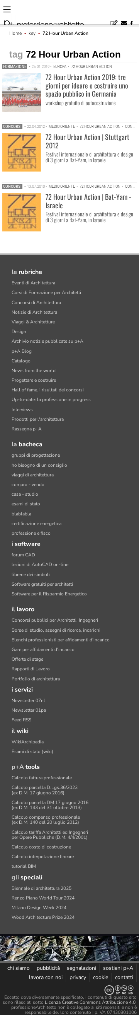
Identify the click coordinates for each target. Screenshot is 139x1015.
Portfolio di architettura (36, 679)
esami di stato (26, 504)
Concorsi (12, 126)
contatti (124, 977)
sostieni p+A (118, 968)
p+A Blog (22, 351)
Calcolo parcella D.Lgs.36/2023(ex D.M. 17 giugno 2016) (45, 790)
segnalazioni (81, 968)
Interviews (22, 409)
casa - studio (25, 494)
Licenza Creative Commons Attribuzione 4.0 (90, 1002)
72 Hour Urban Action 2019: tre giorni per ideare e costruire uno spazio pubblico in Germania (87, 85)
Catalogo (21, 361)
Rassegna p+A (27, 429)
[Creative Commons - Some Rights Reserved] (69, 990)
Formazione (14, 66)
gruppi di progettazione (36, 455)
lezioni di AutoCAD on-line (40, 564)
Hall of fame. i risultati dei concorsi (48, 390)
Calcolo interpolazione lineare (43, 856)
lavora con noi (46, 977)
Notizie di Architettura (34, 312)
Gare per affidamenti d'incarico (43, 649)
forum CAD (23, 555)
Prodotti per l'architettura (38, 419)
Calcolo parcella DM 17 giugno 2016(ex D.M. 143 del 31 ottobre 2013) (50, 805)
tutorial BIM (24, 866)
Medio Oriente (62, 126)
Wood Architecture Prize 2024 (43, 917)
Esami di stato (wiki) (32, 751)
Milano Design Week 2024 (39, 907)
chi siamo (18, 968)
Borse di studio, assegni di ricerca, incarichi (56, 630)
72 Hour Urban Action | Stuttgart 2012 (87, 141)
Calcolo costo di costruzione (41, 847)
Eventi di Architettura (33, 283)
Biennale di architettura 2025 (41, 888)
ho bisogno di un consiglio (39, 465)
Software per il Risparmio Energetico (49, 594)
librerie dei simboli (31, 574)
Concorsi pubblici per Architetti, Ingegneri (55, 620)
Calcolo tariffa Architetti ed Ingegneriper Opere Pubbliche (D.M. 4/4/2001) (50, 834)
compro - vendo (28, 484)
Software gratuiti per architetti (42, 584)
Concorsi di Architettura (36, 302)
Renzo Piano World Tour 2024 (43, 898)
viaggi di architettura (33, 475)
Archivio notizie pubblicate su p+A (47, 341)
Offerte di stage (27, 659)
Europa (59, 66)
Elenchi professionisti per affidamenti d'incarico (61, 640)
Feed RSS (21, 720)
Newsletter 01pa (29, 710)
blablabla (21, 514)
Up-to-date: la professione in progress (51, 399)
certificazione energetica (36, 523)
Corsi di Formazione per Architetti (46, 292)
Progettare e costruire (34, 380)
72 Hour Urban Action (91, 66)
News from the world (34, 370)
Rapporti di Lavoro (31, 669)
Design (19, 331)
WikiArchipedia (28, 742)
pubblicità (48, 968)
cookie (100, 977)
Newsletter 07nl (28, 700)
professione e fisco (31, 533)
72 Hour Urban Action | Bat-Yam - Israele (88, 201)
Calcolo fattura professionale (42, 778)
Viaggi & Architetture (33, 322)
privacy (78, 977)
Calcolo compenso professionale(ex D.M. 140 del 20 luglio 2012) (46, 819)
